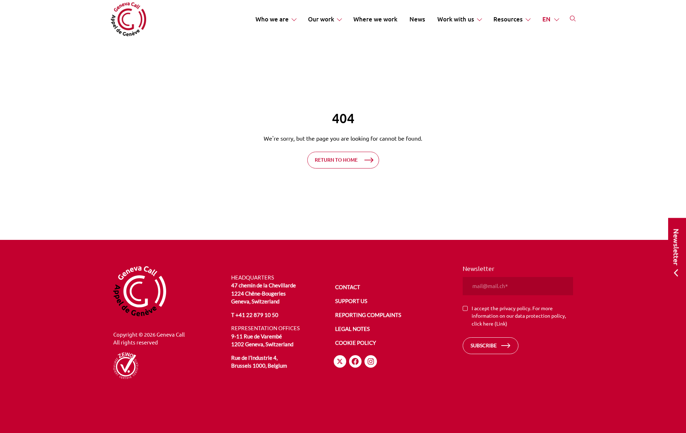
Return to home (336, 159)
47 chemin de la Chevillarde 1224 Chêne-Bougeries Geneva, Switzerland (263, 293)
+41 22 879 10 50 (256, 315)
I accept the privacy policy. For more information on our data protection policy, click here (519, 316)
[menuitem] (275, 19)
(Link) (500, 323)
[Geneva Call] (168, 291)
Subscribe (484, 345)
